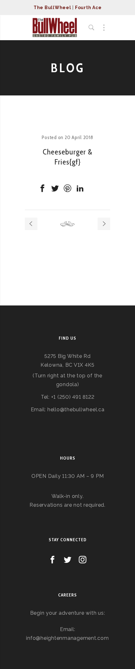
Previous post (31, 224)
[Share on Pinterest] (67, 188)
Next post (104, 224)
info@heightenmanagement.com (67, 638)
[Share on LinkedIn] (80, 188)
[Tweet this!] (55, 188)
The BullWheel (52, 7)
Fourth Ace (88, 7)
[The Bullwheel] (54, 27)
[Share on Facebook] (42, 188)
